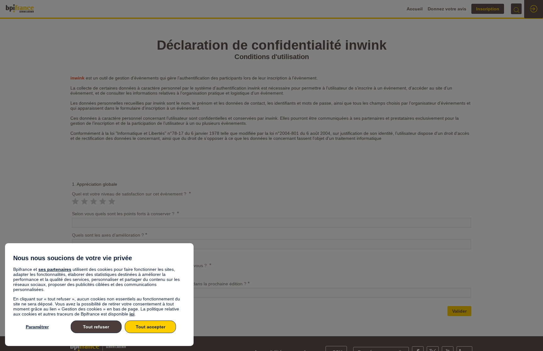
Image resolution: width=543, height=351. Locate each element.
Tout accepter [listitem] (150, 326)
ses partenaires (54, 269)
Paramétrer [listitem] (37, 326)
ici (131, 313)
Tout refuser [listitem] (96, 326)
